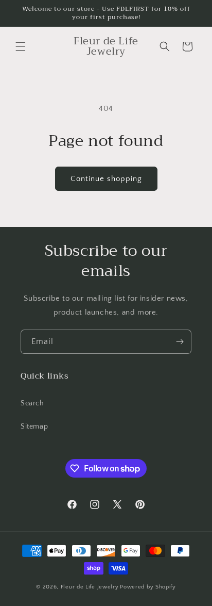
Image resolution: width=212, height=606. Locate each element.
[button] (20, 46)
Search (32, 403)
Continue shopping (106, 178)
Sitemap (34, 426)
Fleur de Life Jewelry (90, 587)
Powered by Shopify (148, 587)
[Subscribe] (179, 342)
